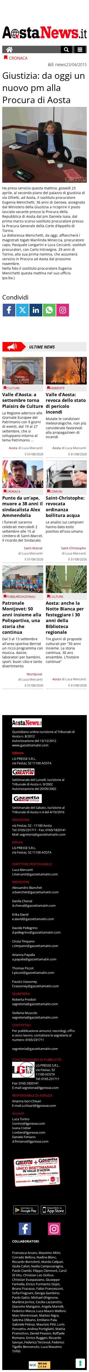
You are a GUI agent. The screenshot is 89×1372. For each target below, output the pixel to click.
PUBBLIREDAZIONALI (20, 597)
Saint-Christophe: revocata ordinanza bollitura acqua (65, 506)
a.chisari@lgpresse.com (39, 1105)
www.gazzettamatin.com (30, 745)
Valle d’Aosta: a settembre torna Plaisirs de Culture (22, 400)
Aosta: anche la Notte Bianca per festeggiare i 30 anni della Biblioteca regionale (65, 617)
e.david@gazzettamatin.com (33, 919)
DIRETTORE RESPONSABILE (32, 864)
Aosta (13, 448)
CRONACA (13, 491)
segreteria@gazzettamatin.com (43, 834)
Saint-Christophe (73, 548)
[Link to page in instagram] (62, 310)
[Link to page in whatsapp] (49, 310)
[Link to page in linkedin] (35, 310)
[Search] (66, 49)
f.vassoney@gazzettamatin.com (35, 986)
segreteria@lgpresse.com (40, 1087)
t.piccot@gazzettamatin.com (33, 972)
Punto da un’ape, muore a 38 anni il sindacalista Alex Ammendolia (22, 506)
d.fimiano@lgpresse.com (30, 1141)
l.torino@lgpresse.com (28, 1123)
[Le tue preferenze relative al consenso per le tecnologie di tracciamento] (80, 1363)
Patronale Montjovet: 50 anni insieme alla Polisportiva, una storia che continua (21, 617)
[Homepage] (9, 49)
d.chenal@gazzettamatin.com (34, 905)
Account (18, 1113)
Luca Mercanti (32, 448)
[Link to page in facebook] (9, 310)
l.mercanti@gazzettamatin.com (35, 874)
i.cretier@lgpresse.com (28, 1132)
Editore (18, 753)
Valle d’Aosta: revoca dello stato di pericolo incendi (66, 403)
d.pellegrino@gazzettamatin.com (36, 932)
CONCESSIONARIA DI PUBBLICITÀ (36, 1059)
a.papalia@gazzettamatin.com (34, 959)
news (60, 64)
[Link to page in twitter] (22, 310)
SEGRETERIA (21, 993)
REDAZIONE (20, 819)
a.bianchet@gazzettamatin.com (35, 892)
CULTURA (13, 388)
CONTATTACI (21, 1025)
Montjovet (34, 674)
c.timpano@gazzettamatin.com (35, 945)
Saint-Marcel (33, 548)
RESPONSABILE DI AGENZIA (32, 1095)
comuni (56, 491)
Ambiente (57, 388)
